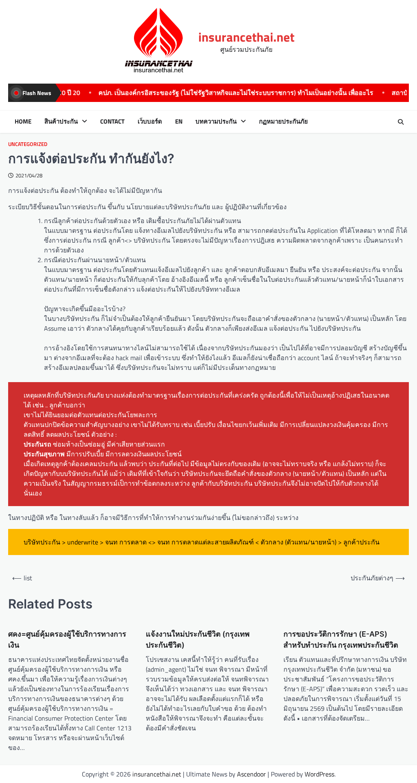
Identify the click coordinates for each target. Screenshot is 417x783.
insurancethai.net (246, 36)
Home (23, 121)
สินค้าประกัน (61, 121)
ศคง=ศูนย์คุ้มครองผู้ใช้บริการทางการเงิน (67, 639)
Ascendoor (251, 774)
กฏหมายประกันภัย (283, 121)
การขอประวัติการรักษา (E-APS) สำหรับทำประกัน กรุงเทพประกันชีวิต (340, 639)
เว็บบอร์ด (150, 121)
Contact (112, 121)
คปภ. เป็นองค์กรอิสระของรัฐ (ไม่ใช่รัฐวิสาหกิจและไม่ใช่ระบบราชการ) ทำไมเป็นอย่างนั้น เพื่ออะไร (211, 92)
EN (178, 121)
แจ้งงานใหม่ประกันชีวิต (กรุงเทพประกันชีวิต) (198, 639)
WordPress (319, 774)
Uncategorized (27, 144)
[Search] (401, 122)
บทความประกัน (216, 121)
